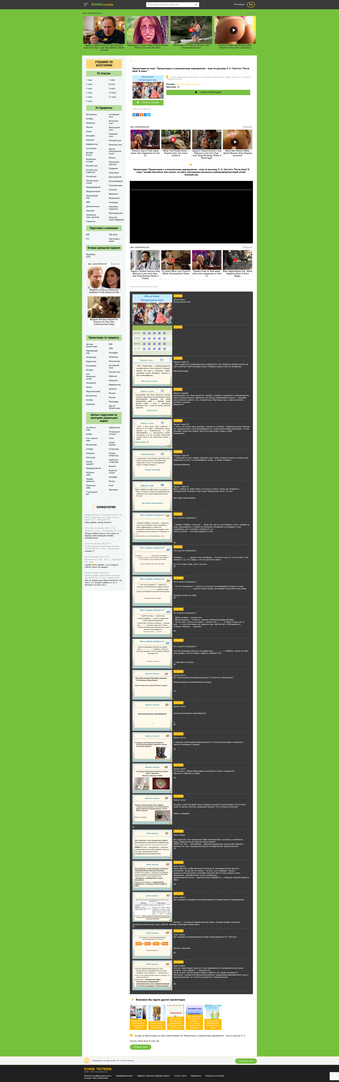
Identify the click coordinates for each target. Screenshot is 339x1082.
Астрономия (91, 149)
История (89, 370)
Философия (114, 402)
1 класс (89, 80)
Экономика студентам (113, 208)
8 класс (112, 84)
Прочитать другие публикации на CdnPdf (191, 242)
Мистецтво (90, 458)
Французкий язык (114, 129)
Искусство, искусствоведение (116, 218)
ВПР (88, 235)
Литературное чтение (92, 182)
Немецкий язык (113, 135)
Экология (113, 190)
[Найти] (196, 5)
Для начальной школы (90, 376)
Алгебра (89, 119)
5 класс (89, 97)
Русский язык (92, 166)
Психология (114, 173)
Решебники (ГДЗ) (90, 255)
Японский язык (115, 145)
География (90, 136)
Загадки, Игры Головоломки (96, 1078)
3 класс (89, 89)
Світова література (113, 454)
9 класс (112, 89)
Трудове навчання (90, 480)
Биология (90, 140)
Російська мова (90, 474)
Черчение (90, 211)
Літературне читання (114, 433)
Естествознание (115, 186)
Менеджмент (114, 198)
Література (114, 449)
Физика (89, 127)
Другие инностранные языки (115, 151)
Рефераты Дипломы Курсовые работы (153, 1076)
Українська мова (90, 487)
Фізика (112, 481)
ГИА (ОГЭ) (113, 235)
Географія (113, 477)
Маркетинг (113, 194)
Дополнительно (92, 206)
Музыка (112, 158)
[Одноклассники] (141, 115)
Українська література (113, 461)
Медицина (113, 381)
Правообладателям (124, 1076)
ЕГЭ (87, 239)
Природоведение (93, 187)
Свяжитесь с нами (246, 1061)
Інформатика (114, 428)
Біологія (112, 466)
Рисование (113, 169)
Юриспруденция (116, 213)
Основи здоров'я (90, 463)
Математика (91, 115)
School (102, 4)
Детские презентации (91, 345)
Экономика (113, 202)
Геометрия (90, 123)
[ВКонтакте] (134, 115)
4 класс (89, 93)
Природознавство (93, 468)
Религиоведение (116, 181)
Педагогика (91, 362)
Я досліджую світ (91, 493)
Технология (91, 383)
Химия (89, 132)
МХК (110, 344)
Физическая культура (114, 163)
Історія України (112, 444)
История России (89, 154)
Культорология (115, 177)
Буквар (89, 434)
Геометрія (90, 453)
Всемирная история (91, 160)
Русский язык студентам (92, 171)
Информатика (92, 144)
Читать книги (180, 1076)
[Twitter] (148, 115)
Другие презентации (193, 84)
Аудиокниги (196, 1076)
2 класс (89, 84)
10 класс (112, 93)
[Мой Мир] (145, 115)
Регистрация (239, 5)
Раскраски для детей (215, 1076)
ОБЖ (88, 202)
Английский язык (114, 116)
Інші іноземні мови (92, 439)
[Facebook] (137, 115)
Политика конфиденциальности (97, 1076)
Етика (111, 438)
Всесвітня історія (113, 472)
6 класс (89, 101)
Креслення (113, 490)
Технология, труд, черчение (92, 216)
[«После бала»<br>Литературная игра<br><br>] (152, 323)
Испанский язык (113, 122)
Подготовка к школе (114, 240)
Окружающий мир (92, 197)
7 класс (112, 80)
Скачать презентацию (210, 92)
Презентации (180, 84)
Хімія (111, 486)
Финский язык (115, 141)
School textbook (97, 1069)
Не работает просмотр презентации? (144, 287)
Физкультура (114, 361)
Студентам (90, 221)
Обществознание (93, 191)
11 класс (112, 97)
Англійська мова (91, 429)
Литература (91, 176)
